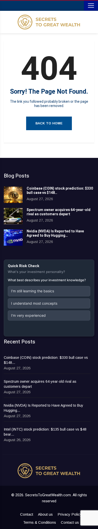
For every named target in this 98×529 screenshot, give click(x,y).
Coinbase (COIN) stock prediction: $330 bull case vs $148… (60, 190)
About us (45, 514)
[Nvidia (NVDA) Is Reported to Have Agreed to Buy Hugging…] (13, 237)
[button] (49, 291)
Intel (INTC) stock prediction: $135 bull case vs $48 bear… (45, 431)
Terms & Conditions (39, 522)
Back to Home (49, 123)
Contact (26, 514)
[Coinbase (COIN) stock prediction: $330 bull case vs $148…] (13, 195)
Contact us (70, 522)
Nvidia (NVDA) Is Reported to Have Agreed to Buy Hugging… (55, 233)
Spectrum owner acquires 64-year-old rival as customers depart (58, 212)
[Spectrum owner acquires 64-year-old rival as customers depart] (13, 216)
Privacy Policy (70, 514)
